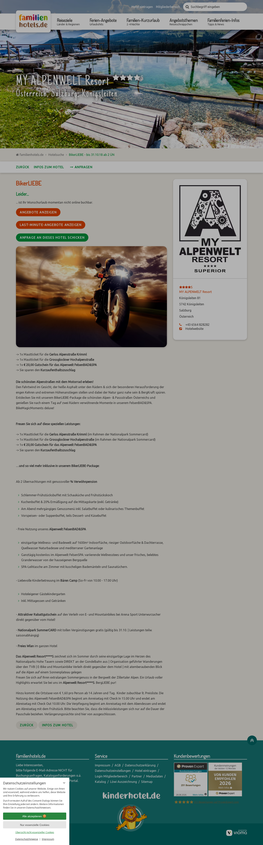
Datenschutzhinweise (26, 839)
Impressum (48, 839)
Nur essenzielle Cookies (34, 824)
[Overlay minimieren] (64, 783)
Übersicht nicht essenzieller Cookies (34, 832)
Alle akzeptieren (32, 816)
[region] (34, 798)
